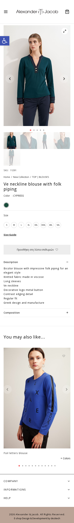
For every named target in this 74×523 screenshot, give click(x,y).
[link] (4, 40)
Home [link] (7, 177)
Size (6, 215)
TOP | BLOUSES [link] (40, 177)
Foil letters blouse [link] (16, 453)
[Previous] (7, 389)
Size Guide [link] (10, 234)
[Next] (66, 389)
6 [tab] (35, 465)
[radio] (6, 205)
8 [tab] (42, 465)
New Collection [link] (21, 177)
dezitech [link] (55, 518)
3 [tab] (37, 130)
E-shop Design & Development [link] (30, 518)
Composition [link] (12, 312)
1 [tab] (30, 130)
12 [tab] (55, 465)
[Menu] (6, 11)
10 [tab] (48, 465)
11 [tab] (51, 465)
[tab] (37, 262)
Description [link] (11, 262)
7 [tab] (38, 465)
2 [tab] (33, 130)
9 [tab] (45, 465)
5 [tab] (43, 130)
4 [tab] (40, 130)
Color (7, 195)
